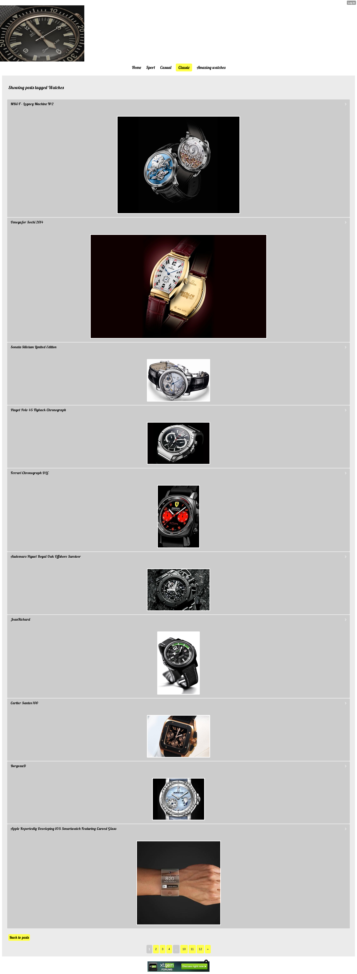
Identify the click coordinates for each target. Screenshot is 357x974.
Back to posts (19, 937)
